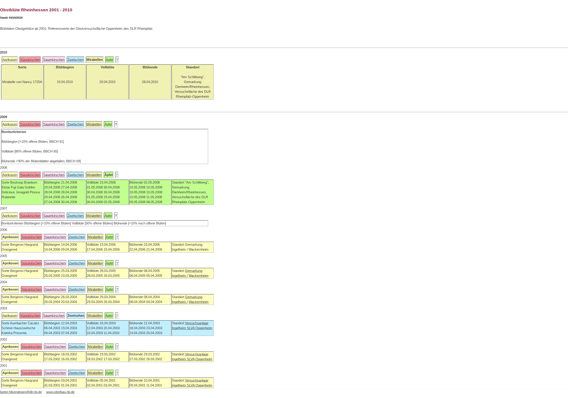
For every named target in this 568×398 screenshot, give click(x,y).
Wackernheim (199, 275)
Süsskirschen (30, 59)
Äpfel (109, 59)
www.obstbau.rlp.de (60, 392)
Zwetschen (75, 59)
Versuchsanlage (196, 323)
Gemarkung (193, 271)
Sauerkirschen (53, 59)
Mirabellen (94, 124)
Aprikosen (9, 59)
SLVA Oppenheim (199, 328)
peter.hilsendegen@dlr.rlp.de (21, 392)
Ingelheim (179, 328)
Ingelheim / (180, 275)
